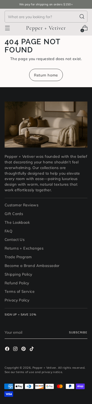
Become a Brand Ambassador (32, 265)
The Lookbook (17, 222)
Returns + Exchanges (24, 248)
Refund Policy (17, 282)
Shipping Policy (18, 274)
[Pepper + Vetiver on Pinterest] (24, 349)
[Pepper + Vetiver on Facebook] (8, 349)
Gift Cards (14, 213)
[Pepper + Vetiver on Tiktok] (32, 349)
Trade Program (18, 256)
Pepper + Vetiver (44, 367)
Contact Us (15, 239)
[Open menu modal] (7, 28)
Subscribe (78, 332)
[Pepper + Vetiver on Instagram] (16, 349)
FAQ (8, 231)
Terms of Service (19, 291)
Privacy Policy (17, 300)
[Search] (82, 16)
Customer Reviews (21, 205)
